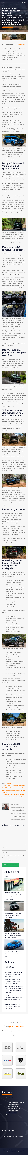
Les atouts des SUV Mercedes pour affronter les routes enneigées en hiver (13, 915)
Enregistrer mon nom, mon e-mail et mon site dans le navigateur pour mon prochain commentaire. (14, 858)
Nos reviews (7, 783)
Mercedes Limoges (13, 1106)
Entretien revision (11, 1113)
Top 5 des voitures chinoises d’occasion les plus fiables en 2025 (13, 954)
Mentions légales (21, 1150)
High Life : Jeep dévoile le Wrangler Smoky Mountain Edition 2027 (12, 1007)
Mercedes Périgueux (14, 1108)
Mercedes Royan (13, 1110)
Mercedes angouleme (14, 1100)
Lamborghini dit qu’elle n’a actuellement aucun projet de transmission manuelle (13, 981)
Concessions (10, 1098)
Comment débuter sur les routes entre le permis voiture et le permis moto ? (13, 935)
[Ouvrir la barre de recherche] (18, 2)
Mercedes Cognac (13, 1104)
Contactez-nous (11, 1115)
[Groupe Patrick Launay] (3, 2)
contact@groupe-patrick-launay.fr (14, 1136)
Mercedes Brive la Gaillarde (16, 1102)
